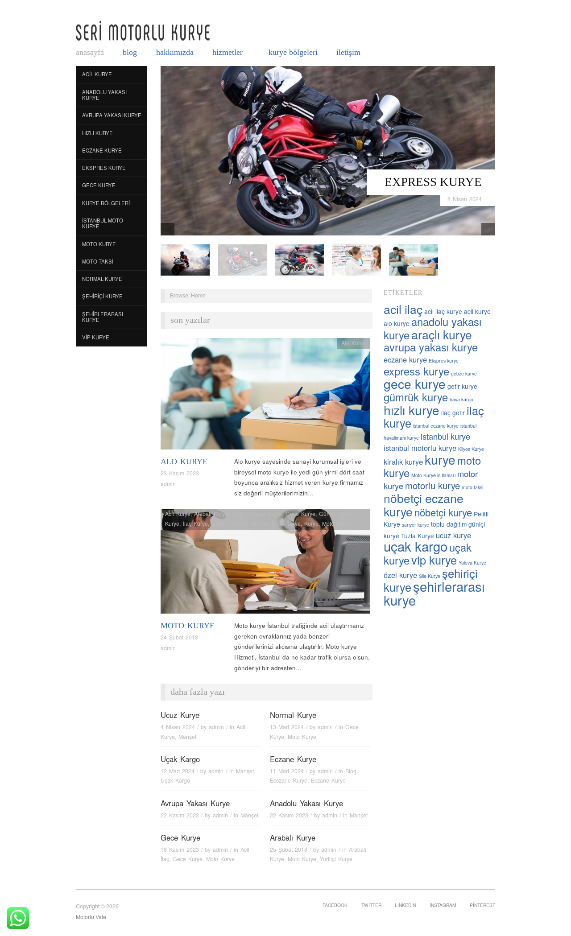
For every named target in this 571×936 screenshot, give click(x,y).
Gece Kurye (99, 185)
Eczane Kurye (102, 150)
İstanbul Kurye (229, 524)
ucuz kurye (453, 535)
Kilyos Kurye (471, 448)
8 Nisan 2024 (464, 199)
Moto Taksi (97, 261)
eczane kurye (405, 359)
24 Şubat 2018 (179, 637)
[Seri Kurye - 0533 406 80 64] (143, 31)
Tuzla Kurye (417, 535)
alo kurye (397, 323)
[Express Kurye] (328, 150)
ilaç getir (453, 412)
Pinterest (482, 905)
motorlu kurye (432, 485)
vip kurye (434, 560)
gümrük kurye (416, 396)
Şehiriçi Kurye (102, 296)
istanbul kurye (445, 436)
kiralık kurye (403, 461)
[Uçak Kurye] (299, 259)
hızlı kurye (411, 410)
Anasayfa (90, 52)
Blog (130, 52)
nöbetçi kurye (443, 512)
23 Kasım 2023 (180, 473)
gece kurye (415, 383)
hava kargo (461, 399)
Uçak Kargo (180, 759)
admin (168, 484)
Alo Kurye (184, 461)
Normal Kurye (102, 278)
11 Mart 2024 (287, 771)
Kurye (311, 524)
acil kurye (477, 311)
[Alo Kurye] (265, 396)
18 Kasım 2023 (180, 849)
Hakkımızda (175, 52)
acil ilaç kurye (443, 311)
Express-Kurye (264, 514)
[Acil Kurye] (413, 259)
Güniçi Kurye (335, 514)
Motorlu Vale (91, 917)
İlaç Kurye (195, 524)
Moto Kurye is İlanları (433, 475)
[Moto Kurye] (265, 564)
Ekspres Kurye (104, 167)
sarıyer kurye (415, 524)
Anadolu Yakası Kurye (104, 95)
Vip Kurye (95, 337)
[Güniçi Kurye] (185, 259)
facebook (335, 905)
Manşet (187, 737)
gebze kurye (464, 373)
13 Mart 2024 (287, 727)
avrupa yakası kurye (431, 347)
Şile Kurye (429, 576)
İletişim (348, 52)
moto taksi (472, 487)
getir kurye (462, 386)
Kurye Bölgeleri (293, 52)
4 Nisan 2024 (178, 727)
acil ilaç (403, 308)
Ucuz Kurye (180, 714)
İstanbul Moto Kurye (102, 223)
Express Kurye (433, 182)
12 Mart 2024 (177, 771)
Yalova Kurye (472, 562)
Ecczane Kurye (288, 780)
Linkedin (405, 905)
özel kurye (400, 574)
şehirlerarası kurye (434, 593)
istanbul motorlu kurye (420, 447)
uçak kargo (415, 545)
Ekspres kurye (444, 360)
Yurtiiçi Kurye (336, 859)
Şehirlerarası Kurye (102, 317)
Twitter (371, 905)
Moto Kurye (99, 243)
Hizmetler (227, 52)
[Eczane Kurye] (356, 259)
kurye (440, 459)
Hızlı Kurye (97, 132)
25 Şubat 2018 (288, 849)
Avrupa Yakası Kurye (111, 115)
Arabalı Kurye (211, 514)
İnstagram (443, 905)
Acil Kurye (97, 74)
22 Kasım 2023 (180, 815)
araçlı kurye (441, 334)
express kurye (416, 371)
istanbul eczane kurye (436, 425)
